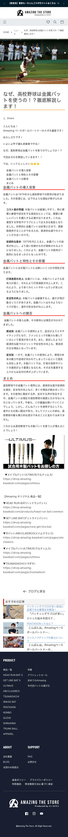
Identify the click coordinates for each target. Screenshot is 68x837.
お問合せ (32, 762)
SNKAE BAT (9, 702)
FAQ (30, 756)
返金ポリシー (19, 780)
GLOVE (7, 718)
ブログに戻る (37, 591)
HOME (6, 32)
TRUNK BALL (10, 729)
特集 (30, 670)
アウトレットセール (37, 675)
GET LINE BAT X (12, 680)
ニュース (16, 32)
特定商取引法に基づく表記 (39, 784)
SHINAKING (9, 723)
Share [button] (10, 118)
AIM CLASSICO (11, 691)
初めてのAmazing (37, 680)
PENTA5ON (9, 707)
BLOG (6, 762)
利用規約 (16, 784)
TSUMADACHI (11, 696)
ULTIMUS (8, 686)
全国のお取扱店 (11, 767)
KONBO (7, 712)
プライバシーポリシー (41, 780)
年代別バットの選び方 (39, 686)
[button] (4, 22)
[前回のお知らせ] (4, 3)
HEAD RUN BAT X (13, 675)
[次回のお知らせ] (63, 3)
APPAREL (8, 734)
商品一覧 (7, 670)
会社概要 (7, 756)
